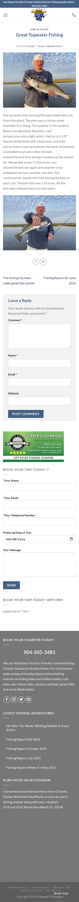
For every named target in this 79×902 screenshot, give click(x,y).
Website (13, 393)
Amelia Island (39, 29)
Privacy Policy (18, 887)
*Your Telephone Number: (19, 515)
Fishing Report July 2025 (23, 758)
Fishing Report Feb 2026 (23, 739)
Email (12, 374)
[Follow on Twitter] (21, 699)
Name (12, 355)
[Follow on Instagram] (14, 699)
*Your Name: (11, 480)
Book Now (61, 893)
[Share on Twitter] (43, 261)
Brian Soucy (55, 46)
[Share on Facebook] (35, 261)
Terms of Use (61, 887)
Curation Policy (31, 890)
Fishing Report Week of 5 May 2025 (31, 767)
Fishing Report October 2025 (26, 749)
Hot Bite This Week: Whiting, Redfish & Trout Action (37, 728)
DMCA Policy (40, 887)
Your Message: (12, 550)
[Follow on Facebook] (6, 699)
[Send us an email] (28, 699)
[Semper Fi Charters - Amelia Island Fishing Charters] (39, 15)
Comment (15, 320)
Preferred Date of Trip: (17, 532)
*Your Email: (11, 498)
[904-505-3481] (74, 15)
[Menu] (5, 15)
